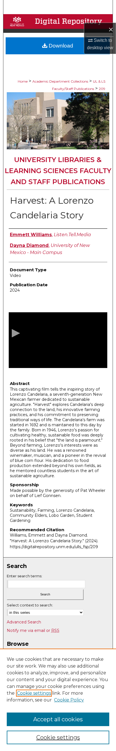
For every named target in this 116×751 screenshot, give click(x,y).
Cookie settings (34, 693)
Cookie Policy (69, 700)
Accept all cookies (58, 719)
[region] (58, 700)
